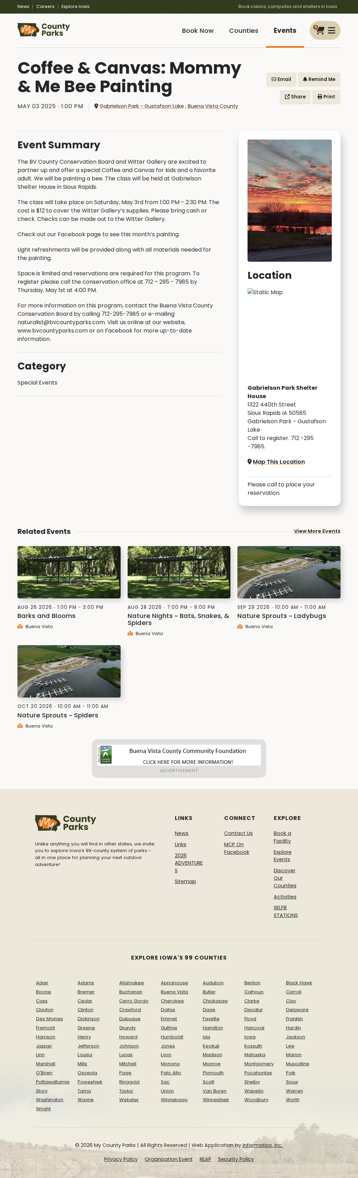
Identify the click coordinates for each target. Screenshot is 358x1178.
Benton (252, 982)
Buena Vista (38, 626)
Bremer (86, 992)
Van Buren (215, 1091)
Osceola (87, 1072)
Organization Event (169, 1159)
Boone (43, 992)
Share (298, 97)
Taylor (126, 1091)
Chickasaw (215, 1001)
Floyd (250, 1018)
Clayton (44, 1009)
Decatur (253, 1009)
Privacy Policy (121, 1159)
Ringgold (129, 1082)
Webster (129, 1099)
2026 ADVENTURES (189, 863)
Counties (243, 30)
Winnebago (174, 1099)
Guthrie (169, 1027)
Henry (84, 1037)
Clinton (85, 1009)
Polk (290, 1072)
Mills (82, 1063)
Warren (294, 1091)
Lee (290, 1046)
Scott (208, 1082)
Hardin (293, 1027)
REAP (205, 1159)
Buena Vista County (213, 106)
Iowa (250, 1037)
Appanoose (174, 982)
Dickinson (89, 1018)
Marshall (45, 1063)
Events (285, 30)
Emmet (169, 1018)
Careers (45, 6)
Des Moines (49, 1018)
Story (42, 1091)
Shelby (252, 1082)
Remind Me (321, 79)
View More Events (317, 531)
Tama (84, 1091)
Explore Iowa (76, 6)
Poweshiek (90, 1082)
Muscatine (297, 1063)
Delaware (297, 1009)
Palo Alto (171, 1072)
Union (167, 1091)
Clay (291, 1001)
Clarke (251, 1001)
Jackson (295, 1037)
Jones (168, 1046)
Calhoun (254, 992)
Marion (294, 1054)
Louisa (85, 1054)
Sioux (292, 1082)
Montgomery (259, 1063)
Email (284, 79)
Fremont (45, 1027)
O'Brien (44, 1072)
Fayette (211, 1018)
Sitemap (185, 881)
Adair (42, 982)
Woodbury (256, 1099)
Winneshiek (216, 1099)
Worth (293, 1099)
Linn (40, 1054)
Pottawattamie (53, 1082)
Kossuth (253, 1046)
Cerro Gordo (134, 1001)
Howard (128, 1037)
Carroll (293, 992)
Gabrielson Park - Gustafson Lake (142, 106)
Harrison (45, 1037)
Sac (165, 1082)
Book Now (198, 30)
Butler (209, 992)
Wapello (254, 1091)
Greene (86, 1027)
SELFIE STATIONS (286, 911)
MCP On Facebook (236, 848)
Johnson (129, 1046)
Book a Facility (282, 837)
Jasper (44, 1046)
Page (125, 1072)
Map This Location (279, 462)
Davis (209, 1009)
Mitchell (127, 1063)
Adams (86, 982)
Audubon (213, 982)
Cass (42, 1001)
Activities (285, 896)
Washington (49, 1099)
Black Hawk (299, 982)
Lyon (166, 1054)
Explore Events (283, 856)
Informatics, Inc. (263, 1145)
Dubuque (130, 1018)
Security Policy (236, 1159)
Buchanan (130, 992)
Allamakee (131, 982)
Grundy (127, 1027)
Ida (206, 1037)
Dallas (168, 1009)
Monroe (212, 1063)
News (23, 6)
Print (328, 97)
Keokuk (211, 1046)
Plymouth (213, 1072)
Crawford (130, 1009)
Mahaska (254, 1054)
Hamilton (213, 1027)
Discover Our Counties (285, 878)
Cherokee (172, 1001)
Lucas (126, 1054)
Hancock (254, 1027)
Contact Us (238, 833)
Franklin (294, 1018)
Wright (43, 1108)
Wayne (86, 1099)
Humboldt (172, 1037)
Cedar (85, 1001)
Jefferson (88, 1046)
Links (180, 844)
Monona (170, 1063)
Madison (212, 1054)
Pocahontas (258, 1072)
